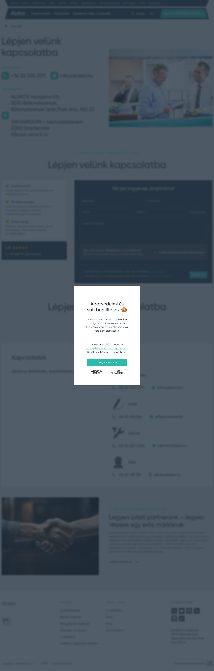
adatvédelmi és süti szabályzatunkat (107, 348)
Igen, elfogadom (107, 362)
